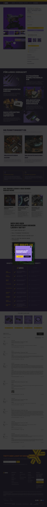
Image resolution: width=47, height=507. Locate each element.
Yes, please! (19, 256)
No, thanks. (27, 256)
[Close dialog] (30, 247)
